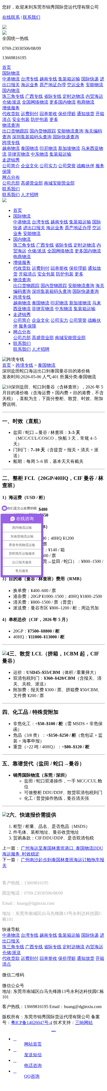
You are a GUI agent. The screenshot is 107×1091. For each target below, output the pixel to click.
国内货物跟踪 (43, 131)
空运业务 (76, 84)
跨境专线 (11, 142)
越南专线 (48, 79)
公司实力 (48, 165)
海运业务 (29, 84)
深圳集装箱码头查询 (32, 136)
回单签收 (48, 113)
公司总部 (11, 183)
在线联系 (11, 17)
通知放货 (85, 113)
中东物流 (39, 154)
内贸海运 (94, 96)
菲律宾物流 (19, 154)
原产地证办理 (53, 84)
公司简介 (11, 165)
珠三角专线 (13, 96)
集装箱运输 (69, 79)
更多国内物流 (62, 102)
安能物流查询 (70, 131)
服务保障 (27, 326)
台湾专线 (29, 79)
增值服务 (11, 108)
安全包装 (21, 119)
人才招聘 (29, 194)
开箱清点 (27, 274)
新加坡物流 (69, 148)
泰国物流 (29, 148)
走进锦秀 (11, 160)
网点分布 (11, 177)
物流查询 (11, 125)
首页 (6, 67)
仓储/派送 (11, 102)
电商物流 (85, 102)
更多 (53, 119)
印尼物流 (48, 148)
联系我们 (31, 17)
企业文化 (29, 165)
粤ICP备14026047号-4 (31, 1022)
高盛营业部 (32, 183)
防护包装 (39, 119)
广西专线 (34, 96)
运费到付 (29, 113)
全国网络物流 (35, 102)
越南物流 (11, 148)
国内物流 (11, 90)
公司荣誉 (67, 165)
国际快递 (90, 79)
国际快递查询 (66, 136)
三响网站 (84, 1022)
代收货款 (11, 113)
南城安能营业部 (59, 183)
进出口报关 (34, 227)
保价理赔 (67, 113)
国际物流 (11, 73)
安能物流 (94, 84)
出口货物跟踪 (15, 131)
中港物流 (11, 79)
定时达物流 (74, 96)
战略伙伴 (85, 165)
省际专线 (52, 96)
